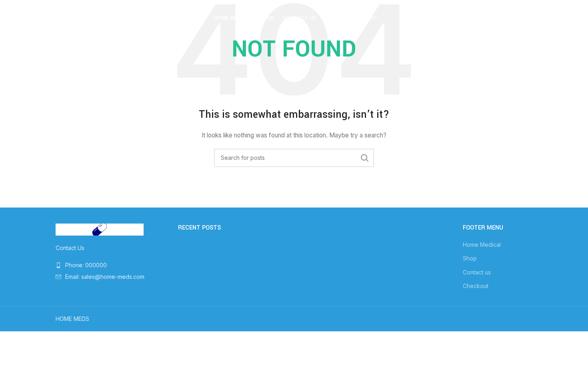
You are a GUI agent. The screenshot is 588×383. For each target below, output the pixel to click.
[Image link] (100, 229)
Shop (470, 258)
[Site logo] (98, 17)
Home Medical (482, 244)
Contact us (477, 272)
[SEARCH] (365, 158)
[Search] (454, 18)
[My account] (470, 18)
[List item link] (111, 265)
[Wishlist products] (486, 18)
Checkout (475, 285)
